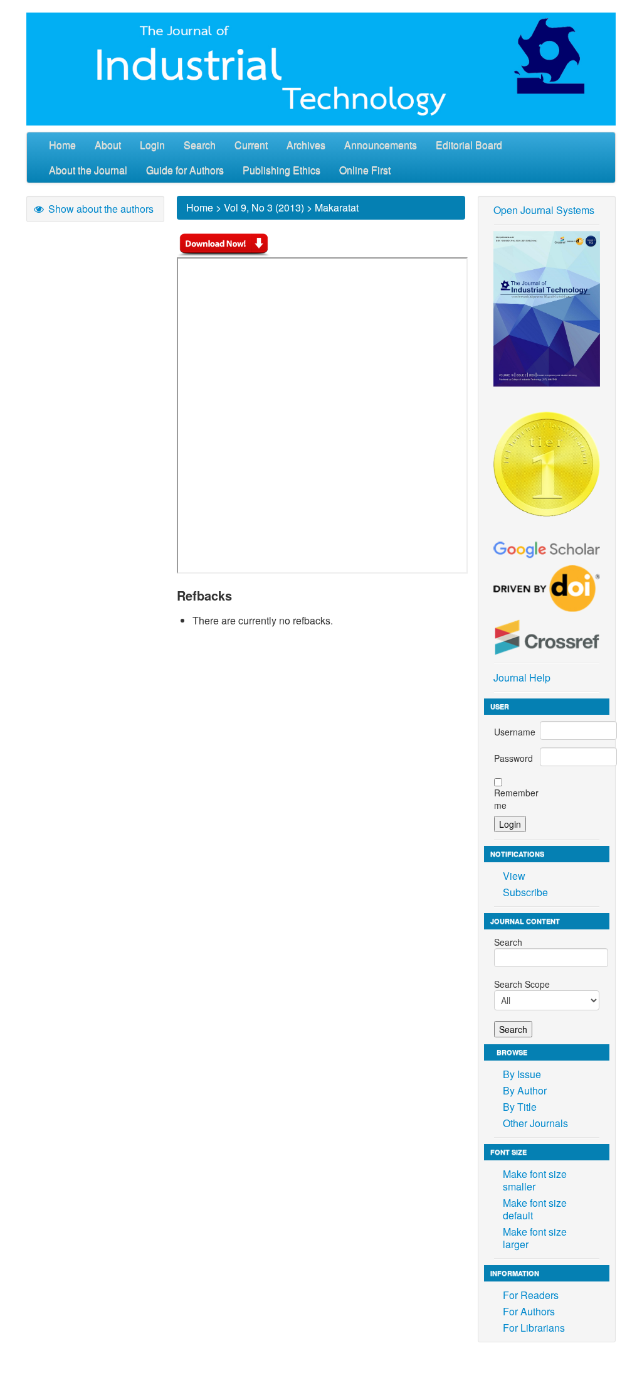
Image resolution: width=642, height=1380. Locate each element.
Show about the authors (100, 208)
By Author (525, 1090)
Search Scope (522, 984)
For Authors (529, 1311)
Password (513, 758)
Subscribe (525, 892)
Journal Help (521, 677)
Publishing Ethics (281, 170)
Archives (306, 144)
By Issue (522, 1074)
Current (251, 144)
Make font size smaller (535, 1180)
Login (152, 144)
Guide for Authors (185, 170)
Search (200, 144)
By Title (520, 1106)
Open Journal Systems (543, 210)
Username (514, 731)
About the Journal (88, 170)
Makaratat (337, 207)
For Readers (531, 1295)
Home (62, 144)
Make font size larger (535, 1237)
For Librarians (534, 1327)
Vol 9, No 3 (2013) (264, 207)
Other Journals (535, 1123)
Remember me (516, 798)
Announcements (380, 144)
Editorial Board (469, 144)
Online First (365, 170)
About (108, 144)
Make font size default (535, 1208)
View (514, 876)
